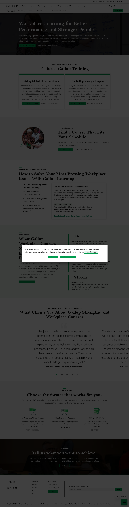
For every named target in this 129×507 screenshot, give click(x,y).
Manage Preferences (68, 257)
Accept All (53, 257)
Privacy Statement (91, 252)
